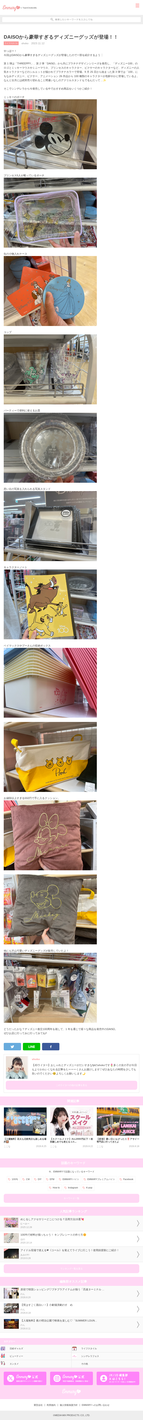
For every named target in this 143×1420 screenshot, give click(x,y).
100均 (15, 1179)
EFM (52, 1179)
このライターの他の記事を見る (71, 1085)
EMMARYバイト (71, 1179)
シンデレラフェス (90, 1356)
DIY (40, 1179)
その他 (84, 1364)
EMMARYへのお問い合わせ (95, 1405)
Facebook (128, 1179)
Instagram (73, 1187)
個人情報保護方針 (69, 1405)
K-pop (89, 1187)
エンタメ (14, 1364)
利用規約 (51, 1405)
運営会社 (38, 1405)
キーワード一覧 (71, 1198)
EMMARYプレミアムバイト (101, 1179)
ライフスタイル (11, 43)
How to (56, 1187)
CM (28, 1179)
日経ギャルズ (16, 1348)
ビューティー (16, 1356)
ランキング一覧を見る (71, 1268)
